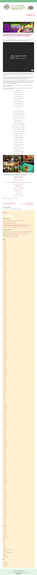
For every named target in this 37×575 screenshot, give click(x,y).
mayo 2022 (4, 310)
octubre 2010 (5, 514)
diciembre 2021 (5, 317)
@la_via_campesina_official (20, 180)
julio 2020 (4, 342)
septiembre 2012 (5, 480)
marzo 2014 (4, 454)
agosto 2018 (4, 376)
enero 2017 (4, 404)
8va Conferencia (9, 198)
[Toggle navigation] (4, 1)
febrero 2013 (5, 473)
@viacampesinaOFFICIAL (20, 184)
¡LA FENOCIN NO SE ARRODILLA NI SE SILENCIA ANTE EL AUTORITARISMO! (13, 220)
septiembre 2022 (5, 304)
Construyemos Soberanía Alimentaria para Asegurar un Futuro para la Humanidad (10, 203)
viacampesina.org (20, 178)
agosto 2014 (4, 446)
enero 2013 (4, 474)
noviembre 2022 (5, 301)
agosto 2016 (4, 411)
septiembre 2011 (5, 498)
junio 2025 (4, 261)
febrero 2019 (4, 367)
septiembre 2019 (5, 357)
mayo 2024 (4, 276)
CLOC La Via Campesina (20, 195)
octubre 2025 (5, 255)
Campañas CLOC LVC (6, 536)
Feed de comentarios (6, 564)
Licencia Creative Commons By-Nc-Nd (24, 572)
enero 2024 (4, 282)
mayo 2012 (4, 486)
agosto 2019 (4, 358)
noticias (13, 198)
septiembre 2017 (5, 392)
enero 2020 (4, 351)
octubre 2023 (5, 286)
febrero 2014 (5, 455)
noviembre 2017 (5, 389)
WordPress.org (5, 565)
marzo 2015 (4, 436)
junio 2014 (4, 449)
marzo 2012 (4, 489)
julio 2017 (4, 395)
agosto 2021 (4, 323)
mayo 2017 (4, 398)
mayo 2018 (4, 380)
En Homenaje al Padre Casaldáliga (14, 235)
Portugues (4, 546)
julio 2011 (4, 501)
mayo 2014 (4, 451)
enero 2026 (4, 251)
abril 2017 (4, 399)
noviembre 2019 (5, 354)
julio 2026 (4, 242)
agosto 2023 (4, 289)
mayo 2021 (4, 327)
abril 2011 (4, 505)
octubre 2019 (5, 355)
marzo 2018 (4, 383)
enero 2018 (4, 386)
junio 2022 (4, 308)
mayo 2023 (4, 292)
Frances (4, 542)
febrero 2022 (5, 314)
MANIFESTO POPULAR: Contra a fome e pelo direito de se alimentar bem (18, 234)
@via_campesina (9, 182)
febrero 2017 (4, 402)
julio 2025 (4, 260)
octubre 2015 (5, 426)
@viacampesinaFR (26, 182)
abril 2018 (4, 382)
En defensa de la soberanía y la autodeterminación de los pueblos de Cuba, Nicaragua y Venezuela (27, 204)
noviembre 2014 (5, 442)
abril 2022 (4, 311)
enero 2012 (4, 492)
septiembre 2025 (5, 257)
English (4, 539)
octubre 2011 (5, 496)
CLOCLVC (20, 193)
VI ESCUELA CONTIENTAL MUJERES (8, 552)
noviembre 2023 (5, 285)
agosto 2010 (4, 517)
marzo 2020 (4, 348)
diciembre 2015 (5, 423)
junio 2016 (4, 414)
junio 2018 (4, 379)
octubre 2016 (5, 408)
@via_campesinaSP (18, 182)
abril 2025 (4, 264)
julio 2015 (4, 430)
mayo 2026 (4, 245)
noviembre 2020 (5, 336)
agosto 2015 (4, 429)
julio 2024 (4, 273)
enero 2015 (4, 439)
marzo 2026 (4, 248)
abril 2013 (4, 470)
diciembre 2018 (5, 370)
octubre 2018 (5, 373)
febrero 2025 (5, 267)
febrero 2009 (5, 523)
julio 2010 (4, 518)
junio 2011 (4, 502)
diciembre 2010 (5, 511)
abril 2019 (4, 364)
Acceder (4, 561)
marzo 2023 (4, 295)
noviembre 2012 (5, 477)
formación (4, 540)
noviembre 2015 (5, 424)
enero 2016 (4, 421)
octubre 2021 (5, 320)
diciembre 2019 (5, 352)
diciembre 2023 (5, 283)
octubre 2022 (5, 302)
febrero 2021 (4, 332)
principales (16, 198)
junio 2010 (4, 520)
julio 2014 (4, 448)
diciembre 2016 (5, 405)
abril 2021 (4, 329)
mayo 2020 (4, 345)
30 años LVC (5, 530)
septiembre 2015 (5, 427)
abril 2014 (4, 452)
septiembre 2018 (5, 374)
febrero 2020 (5, 349)
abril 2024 (4, 277)
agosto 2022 (4, 305)
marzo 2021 (4, 330)
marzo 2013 (4, 471)
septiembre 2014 (5, 445)
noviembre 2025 (5, 254)
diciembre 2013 (5, 458)
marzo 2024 (4, 279)
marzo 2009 (4, 521)
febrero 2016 (4, 420)
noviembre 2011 (5, 495)
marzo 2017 (4, 401)
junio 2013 (4, 467)
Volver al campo (5, 555)
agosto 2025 (4, 258)
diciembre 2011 (5, 493)
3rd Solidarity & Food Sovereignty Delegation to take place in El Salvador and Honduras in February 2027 (16, 227)
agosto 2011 (4, 499)
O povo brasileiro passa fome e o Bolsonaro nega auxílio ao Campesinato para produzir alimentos (21, 231)
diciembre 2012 (5, 476)
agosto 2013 (4, 464)
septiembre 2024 (5, 270)
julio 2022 (4, 307)
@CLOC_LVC (20, 191)
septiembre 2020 (5, 339)
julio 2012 (4, 483)
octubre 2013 (5, 461)
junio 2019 (4, 361)
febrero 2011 (4, 508)
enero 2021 (4, 333)
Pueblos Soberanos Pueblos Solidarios (12, 236)
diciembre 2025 (5, 252)
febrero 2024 (5, 280)
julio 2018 (4, 377)
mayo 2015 (4, 433)
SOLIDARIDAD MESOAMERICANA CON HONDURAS (10, 223)
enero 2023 (4, 298)
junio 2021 (4, 326)
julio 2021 (4, 324)
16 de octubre (5, 527)
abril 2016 (4, 417)
